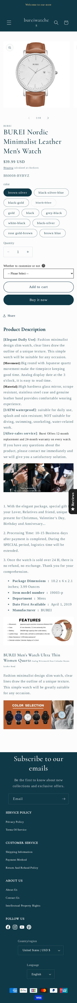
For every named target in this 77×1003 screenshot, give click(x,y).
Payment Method (16, 859)
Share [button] (11, 315)
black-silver (46, 223)
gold (11, 213)
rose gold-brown (20, 233)
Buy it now (39, 300)
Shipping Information (19, 851)
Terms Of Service (16, 829)
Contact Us (13, 897)
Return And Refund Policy (22, 867)
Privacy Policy (15, 821)
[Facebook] (8, 927)
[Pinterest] (29, 927)
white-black (17, 223)
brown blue (52, 233)
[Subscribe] (64, 799)
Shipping (8, 167)
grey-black (54, 213)
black (30, 213)
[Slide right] (48, 117)
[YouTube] (22, 927)
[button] (9, 23)
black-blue (46, 204)
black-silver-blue (51, 192)
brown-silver (17, 192)
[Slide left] (28, 117)
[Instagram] (15, 927)
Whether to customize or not (21, 265)
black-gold (16, 202)
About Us (11, 889)
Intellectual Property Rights (23, 905)
